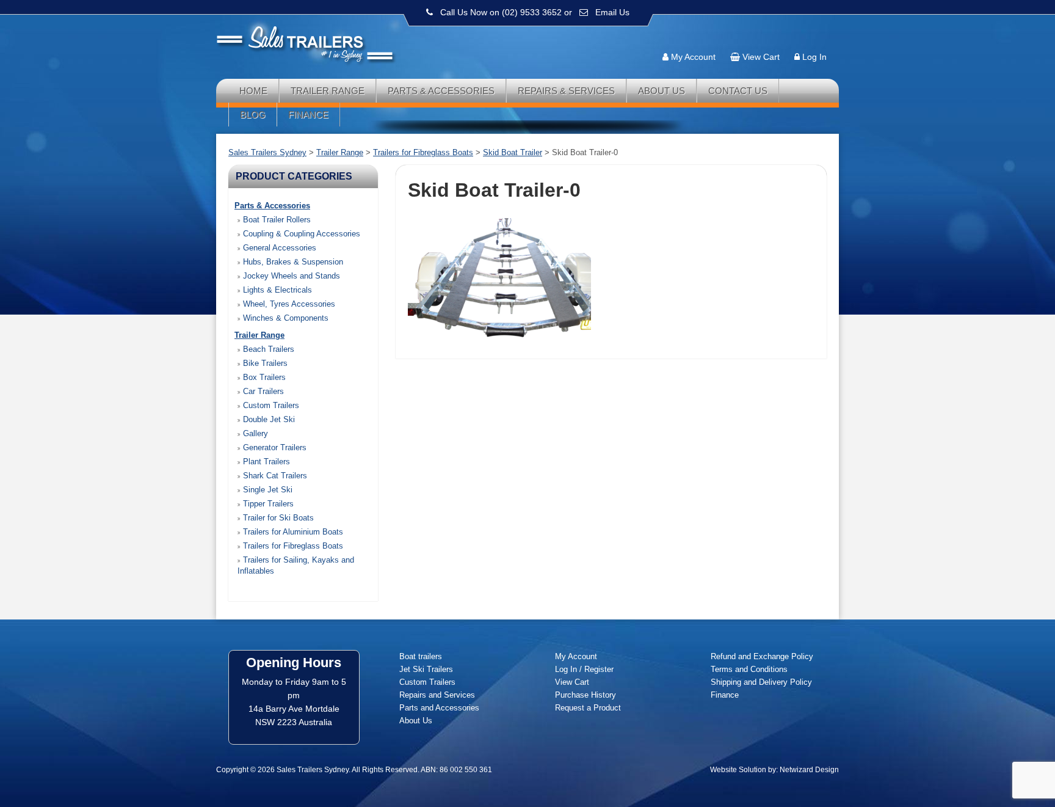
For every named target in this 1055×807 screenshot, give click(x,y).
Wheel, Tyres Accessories (288, 304)
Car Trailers (262, 391)
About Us (661, 91)
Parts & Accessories (441, 91)
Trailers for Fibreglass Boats (292, 545)
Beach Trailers (267, 349)
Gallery (254, 433)
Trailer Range (327, 91)
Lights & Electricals (276, 289)
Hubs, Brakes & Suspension (292, 261)
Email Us (612, 12)
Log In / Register (584, 669)
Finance (308, 114)
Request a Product (588, 707)
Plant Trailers (265, 461)
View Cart (761, 57)
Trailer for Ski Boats (277, 517)
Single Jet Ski (266, 489)
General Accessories (278, 247)
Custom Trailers (270, 405)
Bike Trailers (264, 363)
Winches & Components (284, 318)
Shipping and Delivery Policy (761, 682)
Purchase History (585, 694)
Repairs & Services (566, 91)
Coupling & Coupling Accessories (300, 233)
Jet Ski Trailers (426, 669)
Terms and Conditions (749, 669)
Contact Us (737, 91)
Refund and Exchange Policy (762, 656)
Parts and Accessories (439, 707)
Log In (814, 57)
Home (253, 91)
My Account (693, 57)
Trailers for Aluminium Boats (292, 531)
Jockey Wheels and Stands (290, 275)
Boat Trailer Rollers (276, 219)
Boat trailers (420, 656)
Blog (253, 114)
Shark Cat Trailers (274, 475)
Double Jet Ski (268, 419)
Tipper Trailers (267, 503)
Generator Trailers (273, 447)
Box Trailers (263, 377)
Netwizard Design (809, 769)
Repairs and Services (437, 694)
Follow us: (803, 33)
